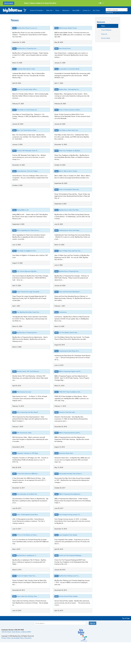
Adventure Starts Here (64, 453)
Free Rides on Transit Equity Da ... (25, 110)
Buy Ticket (96, 10)
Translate (120, 12)
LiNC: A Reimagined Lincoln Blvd (25, 514)
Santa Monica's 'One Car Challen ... (26, 171)
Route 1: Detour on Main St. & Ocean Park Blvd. (40, 3)
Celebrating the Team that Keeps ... (68, 230)
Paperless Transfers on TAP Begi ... (26, 453)
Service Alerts (8, 3)
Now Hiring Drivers (63, 48)
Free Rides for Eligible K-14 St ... (25, 251)
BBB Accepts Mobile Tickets (66, 28)
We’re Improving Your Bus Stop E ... (26, 412)
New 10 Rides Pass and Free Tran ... (68, 251)
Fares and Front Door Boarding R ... (68, 292)
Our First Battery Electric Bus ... (67, 332)
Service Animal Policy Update (66, 596)
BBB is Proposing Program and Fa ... (68, 371)
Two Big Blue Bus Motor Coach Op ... (26, 312)
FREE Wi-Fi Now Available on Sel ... (68, 392)
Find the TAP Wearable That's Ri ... (26, 151)
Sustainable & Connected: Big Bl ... (68, 69)
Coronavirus (61, 312)
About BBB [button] (76, 10)
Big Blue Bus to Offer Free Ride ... (67, 210)
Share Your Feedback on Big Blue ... (68, 151)
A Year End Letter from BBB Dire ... (26, 473)
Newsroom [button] (66, 10)
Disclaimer (28, 638)
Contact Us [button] (86, 10)
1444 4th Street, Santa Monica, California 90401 (16, 632)
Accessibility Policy (18, 638)
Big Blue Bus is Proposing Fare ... (25, 48)
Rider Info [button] (49, 10)
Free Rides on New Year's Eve (66, 130)
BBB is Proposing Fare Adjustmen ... (68, 494)
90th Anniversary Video (22, 433)
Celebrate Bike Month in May (24, 69)
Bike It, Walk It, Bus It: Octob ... (66, 171)
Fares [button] (57, 10)
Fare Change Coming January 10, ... (68, 514)
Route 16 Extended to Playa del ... (67, 189)
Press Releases (106, 30)
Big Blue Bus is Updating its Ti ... (25, 555)
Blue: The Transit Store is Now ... (25, 130)
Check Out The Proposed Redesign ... (69, 555)
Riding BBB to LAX (21, 210)
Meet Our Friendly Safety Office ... (25, 89)
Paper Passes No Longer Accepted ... (27, 292)
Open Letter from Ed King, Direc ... (25, 596)
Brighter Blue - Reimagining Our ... (67, 89)
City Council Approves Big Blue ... (25, 271)
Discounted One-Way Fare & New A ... (69, 473)
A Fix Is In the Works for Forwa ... (25, 535)
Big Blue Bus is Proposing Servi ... (25, 332)
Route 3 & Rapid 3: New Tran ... (25, 576)
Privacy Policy (5, 638)
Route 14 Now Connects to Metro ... (68, 110)
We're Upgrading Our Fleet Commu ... (27, 230)
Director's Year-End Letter (65, 412)
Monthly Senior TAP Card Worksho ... (26, 371)
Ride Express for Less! (22, 392)
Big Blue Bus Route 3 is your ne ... (25, 28)
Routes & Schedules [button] (36, 10)
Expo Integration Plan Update (66, 535)
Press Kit (104, 34)
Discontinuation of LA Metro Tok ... (25, 494)
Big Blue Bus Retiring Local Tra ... (67, 576)
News (103, 26)
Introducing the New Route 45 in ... (67, 351)
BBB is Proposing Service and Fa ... (68, 433)
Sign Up (92, 623)
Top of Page (126, 618)
